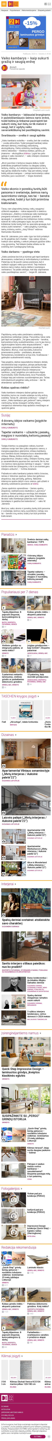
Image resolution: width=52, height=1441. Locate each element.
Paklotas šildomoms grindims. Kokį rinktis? (38, 1305)
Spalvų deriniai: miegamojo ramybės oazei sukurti (37, 998)
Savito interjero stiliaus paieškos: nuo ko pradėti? (23, 965)
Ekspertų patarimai (9, 623)
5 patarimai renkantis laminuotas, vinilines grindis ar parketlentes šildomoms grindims (13, 678)
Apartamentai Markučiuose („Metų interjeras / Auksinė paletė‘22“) (37, 850)
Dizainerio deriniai (10, 927)
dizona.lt (13, 67)
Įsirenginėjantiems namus (20, 1033)
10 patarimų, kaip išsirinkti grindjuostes (37, 675)
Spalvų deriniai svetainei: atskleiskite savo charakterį (26, 921)
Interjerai (7, 884)
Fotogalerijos (10, 1189)
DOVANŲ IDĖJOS (7, 1415)
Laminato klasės (35, 1267)
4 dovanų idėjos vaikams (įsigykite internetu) (36, 558)
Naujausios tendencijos (37, 1019)
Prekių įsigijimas (8, 1418)
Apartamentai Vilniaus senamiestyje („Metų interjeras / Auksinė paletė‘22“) (25, 774)
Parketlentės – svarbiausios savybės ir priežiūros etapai (38, 1335)
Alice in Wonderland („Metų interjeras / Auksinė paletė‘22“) (37, 865)
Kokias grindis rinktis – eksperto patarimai (38, 613)
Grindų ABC (32, 617)
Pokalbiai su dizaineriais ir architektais (25, 971)
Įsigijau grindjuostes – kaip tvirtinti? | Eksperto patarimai (38, 648)
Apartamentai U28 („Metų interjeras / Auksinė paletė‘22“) (36, 832)
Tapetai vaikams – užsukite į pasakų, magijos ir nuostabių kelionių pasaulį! (26, 434)
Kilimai (13, 1387)
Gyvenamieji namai (29, 970)
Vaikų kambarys (9, 428)
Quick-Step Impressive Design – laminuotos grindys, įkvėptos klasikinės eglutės (23, 1072)
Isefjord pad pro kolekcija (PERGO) (36, 1211)
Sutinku (37, 1437)
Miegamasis (31, 1005)
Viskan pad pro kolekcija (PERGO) (36, 1194)
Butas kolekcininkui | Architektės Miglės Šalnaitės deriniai (37, 980)
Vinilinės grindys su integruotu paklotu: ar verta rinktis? (12, 648)
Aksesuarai (32, 653)
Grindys (40, 617)
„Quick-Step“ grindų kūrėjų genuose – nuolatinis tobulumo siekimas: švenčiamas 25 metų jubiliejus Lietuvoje (38, 1134)
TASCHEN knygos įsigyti (19, 696)
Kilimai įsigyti (10, 1356)
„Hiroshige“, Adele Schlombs (24, 722)
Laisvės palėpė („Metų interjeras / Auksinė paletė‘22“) (24, 819)
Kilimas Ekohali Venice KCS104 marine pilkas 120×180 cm (25, 1383)
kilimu (26, 153)
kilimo (35, 484)
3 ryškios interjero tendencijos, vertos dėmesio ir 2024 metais (38, 1014)
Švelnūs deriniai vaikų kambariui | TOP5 (37, 540)
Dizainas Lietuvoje (10, 781)
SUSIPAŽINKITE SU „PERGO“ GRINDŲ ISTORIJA (20, 1117)
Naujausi (4, 10)
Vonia (29, 1179)
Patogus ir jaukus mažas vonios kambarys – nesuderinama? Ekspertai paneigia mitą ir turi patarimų (38, 1170)
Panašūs (7, 534)
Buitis (4, 622)
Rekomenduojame (29, 10)
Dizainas (7, 735)
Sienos (30, 545)
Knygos (13, 725)
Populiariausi (15, 10)
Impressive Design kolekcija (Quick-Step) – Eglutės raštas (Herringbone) (39, 1230)
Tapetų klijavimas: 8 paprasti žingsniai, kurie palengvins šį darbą (11, 616)
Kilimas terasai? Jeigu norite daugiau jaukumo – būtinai (38, 1150)
